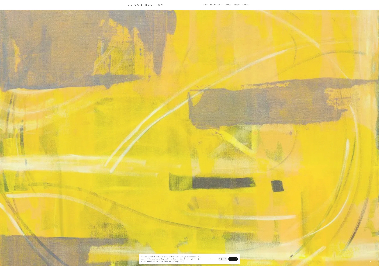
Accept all (233, 259)
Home (205, 4)
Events (228, 4)
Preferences (212, 259)
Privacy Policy (177, 261)
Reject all (222, 259)
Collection (215, 4)
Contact (246, 4)
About (237, 4)
